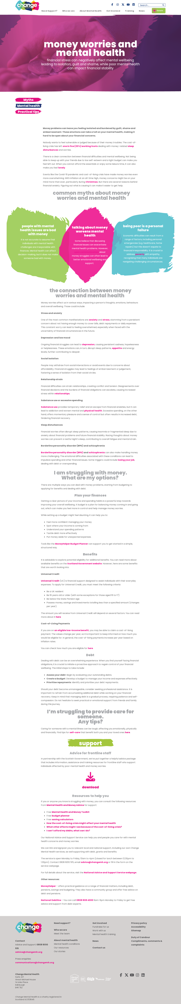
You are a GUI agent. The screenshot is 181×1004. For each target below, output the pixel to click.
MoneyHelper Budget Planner (71, 543)
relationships (62, 393)
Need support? (62, 923)
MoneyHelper (48, 886)
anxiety (93, 319)
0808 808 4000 (84, 900)
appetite (117, 348)
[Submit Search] (163, 5)
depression (88, 344)
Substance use (49, 407)
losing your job (126, 459)
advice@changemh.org (94, 862)
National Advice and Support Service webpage (110, 872)
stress (106, 319)
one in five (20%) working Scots (80, 146)
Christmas (92, 181)
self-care (75, 732)
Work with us (99, 930)
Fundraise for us (100, 926)
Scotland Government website (84, 563)
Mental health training (104, 934)
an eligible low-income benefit (71, 630)
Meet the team (62, 933)
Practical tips (28, 112)
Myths (28, 100)
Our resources (61, 947)
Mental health (28, 106)
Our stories (59, 951)
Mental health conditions (67, 943)
